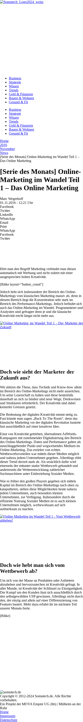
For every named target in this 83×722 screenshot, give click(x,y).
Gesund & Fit (18, 102)
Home (4, 141)
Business (15, 78)
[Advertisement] (41, 39)
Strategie (15, 82)
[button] (41, 207)
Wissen (14, 86)
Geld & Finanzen (21, 94)
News (4, 153)
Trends (13, 90)
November (7, 149)
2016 (3, 145)
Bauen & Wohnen (21, 98)
